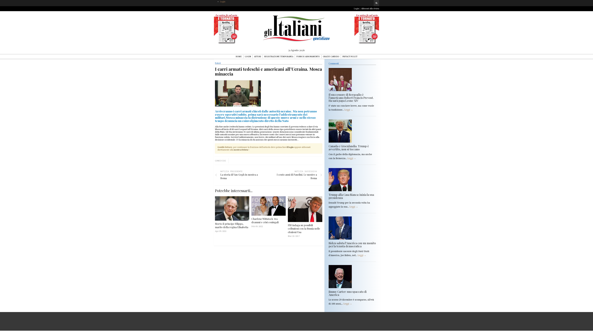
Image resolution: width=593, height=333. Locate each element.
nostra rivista (241, 149)
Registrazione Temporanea (278, 56)
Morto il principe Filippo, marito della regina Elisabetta (231, 225)
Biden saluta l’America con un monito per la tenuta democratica (352, 244)
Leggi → (348, 109)
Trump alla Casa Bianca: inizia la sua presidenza (351, 196)
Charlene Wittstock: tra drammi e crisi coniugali (265, 220)
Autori (257, 56)
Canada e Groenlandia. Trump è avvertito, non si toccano (349, 147)
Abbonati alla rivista (370, 8)
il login (290, 147)
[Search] (376, 3)
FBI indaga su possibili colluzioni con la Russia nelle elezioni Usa (304, 229)
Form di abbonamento (308, 56)
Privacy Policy (349, 56)
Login (222, 1)
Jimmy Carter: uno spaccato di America (348, 293)
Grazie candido (331, 56)
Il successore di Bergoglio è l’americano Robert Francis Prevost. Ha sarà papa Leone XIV (351, 98)
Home (239, 56)
